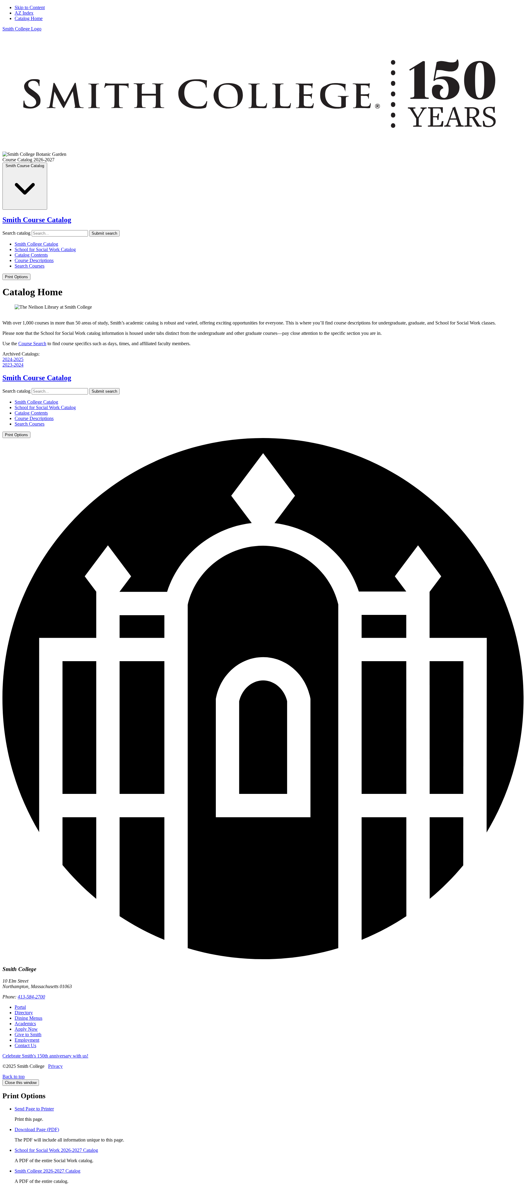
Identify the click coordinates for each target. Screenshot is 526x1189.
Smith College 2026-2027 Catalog (47, 1170)
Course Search (32, 343)
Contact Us (25, 1045)
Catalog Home (29, 18)
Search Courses (29, 265)
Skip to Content (30, 7)
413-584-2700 (31, 996)
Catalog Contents (31, 255)
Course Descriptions (34, 260)
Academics (25, 1023)
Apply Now (26, 1029)
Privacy (55, 1066)
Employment (27, 1040)
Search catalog (16, 233)
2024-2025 (12, 359)
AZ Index (24, 13)
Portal (20, 1007)
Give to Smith (28, 1034)
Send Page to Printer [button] (34, 1108)
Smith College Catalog (36, 244)
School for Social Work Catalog (45, 249)
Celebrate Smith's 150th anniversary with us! (45, 1055)
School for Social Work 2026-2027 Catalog (56, 1150)
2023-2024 (12, 364)
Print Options (16, 277)
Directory (24, 1012)
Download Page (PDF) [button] (37, 1129)
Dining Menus (28, 1018)
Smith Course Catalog (36, 220)
